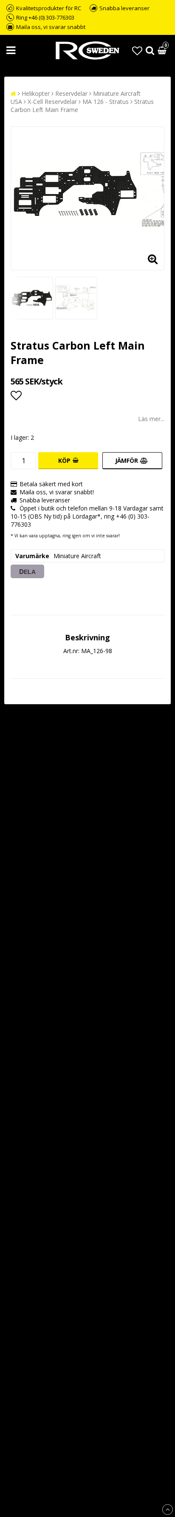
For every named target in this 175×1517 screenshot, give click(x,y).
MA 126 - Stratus (105, 102)
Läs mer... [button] (151, 419)
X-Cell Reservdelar (52, 102)
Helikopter (36, 93)
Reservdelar (71, 93)
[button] (137, 50)
